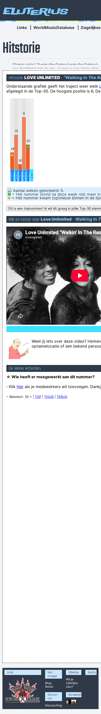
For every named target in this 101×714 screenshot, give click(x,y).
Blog (48, 683)
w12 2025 (12, 175)
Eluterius (34, 11)
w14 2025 (20, 175)
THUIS (49, 397)
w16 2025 (27, 175)
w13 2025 (16, 175)
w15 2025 (24, 175)
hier (20, 386)
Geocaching (53, 705)
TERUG (62, 397)
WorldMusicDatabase (54, 27)
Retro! (49, 686)
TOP (38, 397)
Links (22, 27)
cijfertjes (72, 683)
